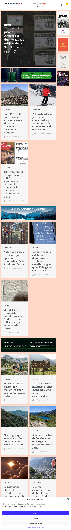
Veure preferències (35, 523)
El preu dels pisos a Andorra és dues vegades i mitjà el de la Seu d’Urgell (14, 38)
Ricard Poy (8, 52)
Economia (7, 25)
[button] (68, 499)
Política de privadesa (32, 527)
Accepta (35, 513)
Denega (35, 518)
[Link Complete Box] (14, 112)
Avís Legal (41, 527)
